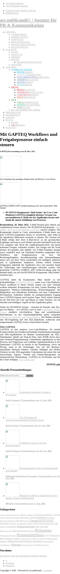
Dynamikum (40, 517)
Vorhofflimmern (5, 545)
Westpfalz (38, 545)
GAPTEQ (29, 523)
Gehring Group (38, 523)
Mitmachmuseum (19, 531)
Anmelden (47, 570)
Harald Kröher (49, 523)
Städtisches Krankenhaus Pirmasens (25, 541)
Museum (31, 531)
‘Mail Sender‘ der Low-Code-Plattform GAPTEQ (30, 228)
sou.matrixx (41, 539)
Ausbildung (29, 515)
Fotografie (4, 523)
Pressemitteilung (30, 535)
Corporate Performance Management (17, 518)
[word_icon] (10, 176)
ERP (17, 521)
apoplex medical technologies (9, 515)
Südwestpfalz (48, 541)
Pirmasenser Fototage (8, 535)
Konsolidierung (11, 527)
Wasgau (16, 544)
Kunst (37, 527)
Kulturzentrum (25, 526)
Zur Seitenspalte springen (17, 6)
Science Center (12, 538)
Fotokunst (12, 523)
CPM (31, 518)
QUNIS (47, 536)
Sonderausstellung (26, 539)
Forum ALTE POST (42, 520)
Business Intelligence (44, 515)
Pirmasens (43, 530)
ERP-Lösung (24, 521)
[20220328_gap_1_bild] (10, 202)
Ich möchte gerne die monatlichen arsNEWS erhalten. (23, 556)
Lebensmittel (44, 527)
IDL (56, 523)
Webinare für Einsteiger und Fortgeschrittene (20, 317)
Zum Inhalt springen (14, 3)
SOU (34, 539)
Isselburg (3, 527)
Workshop (45, 545)
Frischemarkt (21, 524)
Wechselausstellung (27, 545)
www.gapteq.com (26, 359)
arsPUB (22, 515)
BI (34, 515)
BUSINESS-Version (25, 282)
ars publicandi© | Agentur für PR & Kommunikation (28, 22)
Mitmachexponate (6, 531)
